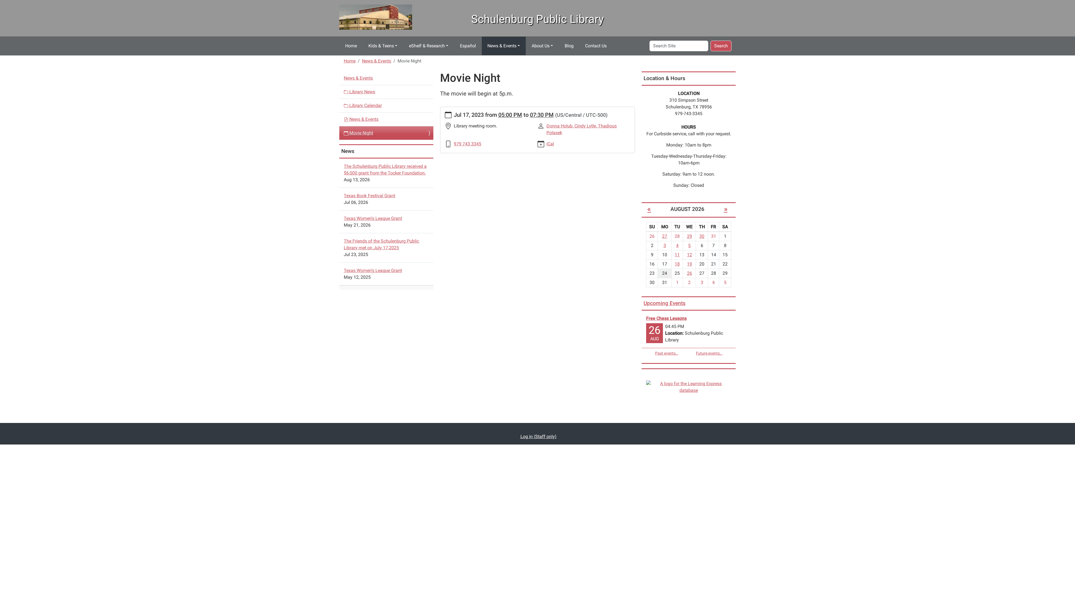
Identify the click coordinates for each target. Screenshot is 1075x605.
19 (689, 264)
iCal (550, 143)
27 (664, 236)
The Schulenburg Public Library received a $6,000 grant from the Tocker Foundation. (385, 170)
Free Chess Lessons (666, 318)
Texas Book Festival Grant (369, 195)
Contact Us (596, 45)
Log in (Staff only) (538, 436)
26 (689, 273)
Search (721, 45)
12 (689, 254)
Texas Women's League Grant (373, 218)
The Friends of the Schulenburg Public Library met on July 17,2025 (381, 244)
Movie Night (360, 133)
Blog (569, 45)
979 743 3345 (467, 143)
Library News (361, 91)
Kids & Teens (381, 45)
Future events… (709, 353)
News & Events (502, 45)
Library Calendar (365, 105)
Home (351, 45)
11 (677, 254)
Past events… (666, 353)
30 (701, 236)
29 (689, 236)
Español (468, 45)
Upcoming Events (665, 303)
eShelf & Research (427, 45)
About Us (541, 45)
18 (677, 264)
